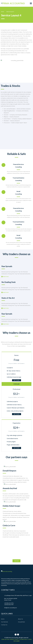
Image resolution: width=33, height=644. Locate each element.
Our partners (21, 622)
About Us (20, 619)
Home (2, 11)
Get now (16, 380)
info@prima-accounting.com (10, 607)
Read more (5, 276)
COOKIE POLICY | (24, 639)
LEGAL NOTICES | (5, 639)
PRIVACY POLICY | (14, 639)
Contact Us (4, 624)
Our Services (4, 622)
